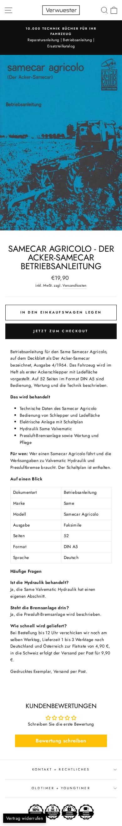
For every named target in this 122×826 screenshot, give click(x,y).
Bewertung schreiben (61, 740)
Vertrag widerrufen (24, 818)
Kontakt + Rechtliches (61, 769)
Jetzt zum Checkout (60, 330)
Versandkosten (74, 285)
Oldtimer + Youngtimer (61, 788)
